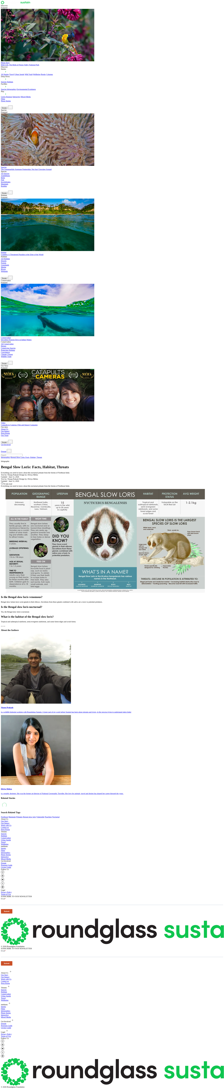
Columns (49, 74)
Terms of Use (6, 894)
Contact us (5, 827)
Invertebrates (5, 182)
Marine (3, 267)
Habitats (10, 82)
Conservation (6, 838)
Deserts (3, 261)
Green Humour (6, 97)
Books (43, 74)
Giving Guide (6, 867)
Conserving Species (8, 348)
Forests (3, 263)
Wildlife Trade (6, 357)
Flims (3, 851)
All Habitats (5, 259)
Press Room (5, 433)
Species (4, 82)
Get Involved (6, 445)
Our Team (4, 435)
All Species (5, 174)
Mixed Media (26, 97)
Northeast (4, 817)
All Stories (5, 74)
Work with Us (6, 825)
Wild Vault (29, 74)
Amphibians (5, 176)
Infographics (5, 457)
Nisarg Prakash (7, 708)
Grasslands (5, 265)
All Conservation (7, 344)
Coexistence (5, 352)
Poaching (48, 817)
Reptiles (4, 186)
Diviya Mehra (6, 789)
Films (3, 99)
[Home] (16, 4)
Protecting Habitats (8, 350)
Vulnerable (40, 817)
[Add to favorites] (2, 626)
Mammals (4, 184)
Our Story (4, 821)
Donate (4, 108)
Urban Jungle (19, 74)
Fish (2, 180)
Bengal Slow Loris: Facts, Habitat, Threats (26, 457)
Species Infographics (8, 89)
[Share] (4, 626)
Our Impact (5, 431)
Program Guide (6, 865)
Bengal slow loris (29, 817)
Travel (11, 74)
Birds (3, 178)
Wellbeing (36, 74)
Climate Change (7, 354)
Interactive (16, 97)
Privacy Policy (6, 892)
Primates (19, 817)
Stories (3, 848)
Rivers (3, 269)
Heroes (3, 346)
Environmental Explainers (26, 89)
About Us (4, 429)
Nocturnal (56, 817)
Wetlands (4, 271)
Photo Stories (6, 101)
